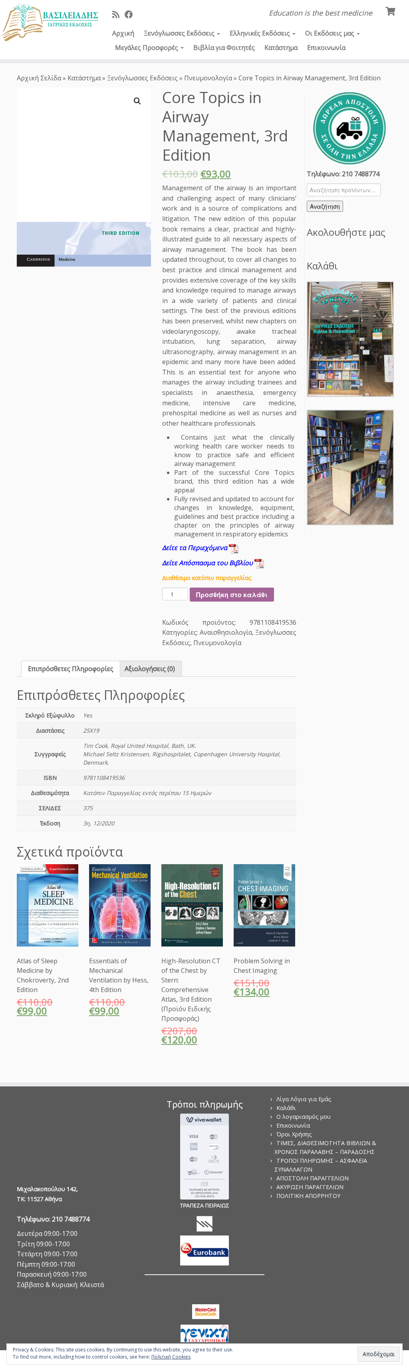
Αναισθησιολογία (226, 632)
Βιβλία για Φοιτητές (224, 47)
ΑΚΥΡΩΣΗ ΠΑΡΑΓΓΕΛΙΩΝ (309, 1187)
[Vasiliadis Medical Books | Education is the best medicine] (48, 23)
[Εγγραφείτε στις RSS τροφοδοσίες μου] (118, 14)
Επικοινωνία (326, 47)
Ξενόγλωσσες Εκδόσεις (180, 33)
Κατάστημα (281, 47)
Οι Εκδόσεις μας (330, 33)
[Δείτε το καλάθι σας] (391, 10)
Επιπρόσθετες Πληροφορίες (70, 668)
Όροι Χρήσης (294, 1134)
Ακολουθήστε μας (346, 232)
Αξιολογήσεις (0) (150, 668)
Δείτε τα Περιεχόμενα (195, 547)
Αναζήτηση (325, 206)
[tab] (70, 669)
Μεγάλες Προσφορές (147, 47)
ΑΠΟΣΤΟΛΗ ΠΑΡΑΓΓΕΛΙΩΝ (312, 1178)
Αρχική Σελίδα (40, 78)
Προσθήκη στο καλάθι (232, 594)
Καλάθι (286, 1108)
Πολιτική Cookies (171, 1356)
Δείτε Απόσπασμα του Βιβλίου (208, 562)
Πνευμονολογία (208, 78)
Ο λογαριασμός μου (303, 1116)
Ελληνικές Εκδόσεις (261, 33)
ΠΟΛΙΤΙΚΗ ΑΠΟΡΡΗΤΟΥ (308, 1196)
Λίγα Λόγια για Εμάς (304, 1099)
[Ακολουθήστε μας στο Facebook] (131, 14)
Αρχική (123, 33)
